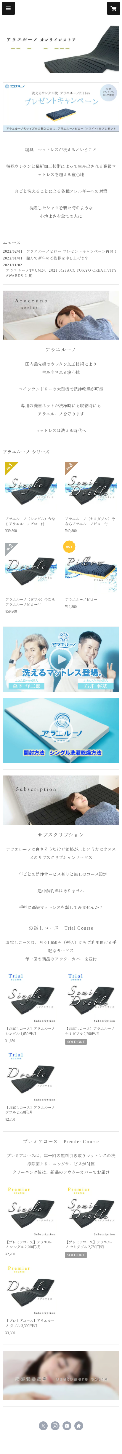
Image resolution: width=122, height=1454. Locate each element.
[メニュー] (8, 8)
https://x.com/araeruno (43, 1425)
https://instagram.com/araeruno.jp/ (55, 1425)
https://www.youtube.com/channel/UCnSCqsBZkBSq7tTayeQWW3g (66, 1425)
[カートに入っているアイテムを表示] (113, 8)
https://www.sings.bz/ (78, 1425)
